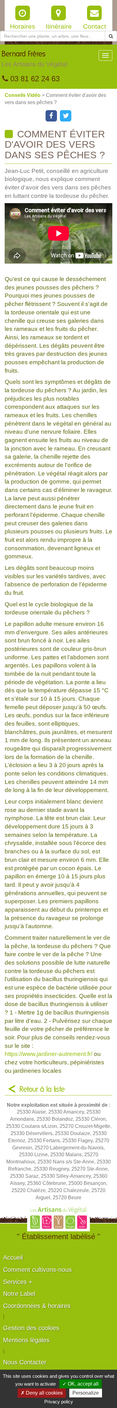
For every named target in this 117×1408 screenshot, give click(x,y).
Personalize (85, 1393)
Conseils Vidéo (23, 95)
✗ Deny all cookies (42, 1393)
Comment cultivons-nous (37, 1269)
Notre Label (19, 1293)
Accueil (13, 1257)
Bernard (34, 59)
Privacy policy (58, 1401)
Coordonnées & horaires (37, 1305)
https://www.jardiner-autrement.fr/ (48, 1054)
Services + (17, 1281)
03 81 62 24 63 (34, 78)
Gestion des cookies (31, 1327)
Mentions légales (26, 1340)
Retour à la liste (42, 1089)
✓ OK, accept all (80, 1384)
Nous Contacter (24, 1362)
